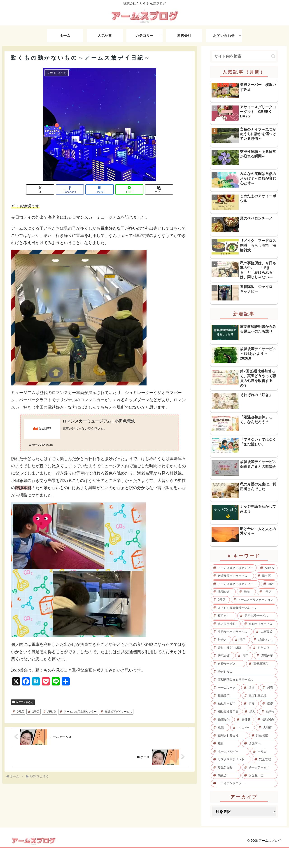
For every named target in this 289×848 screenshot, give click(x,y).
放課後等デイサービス (118, 711)
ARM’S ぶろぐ (24, 702)
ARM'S (51, 711)
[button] (159, 189)
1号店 (20, 711)
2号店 (35, 711)
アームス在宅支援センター (80, 711)
